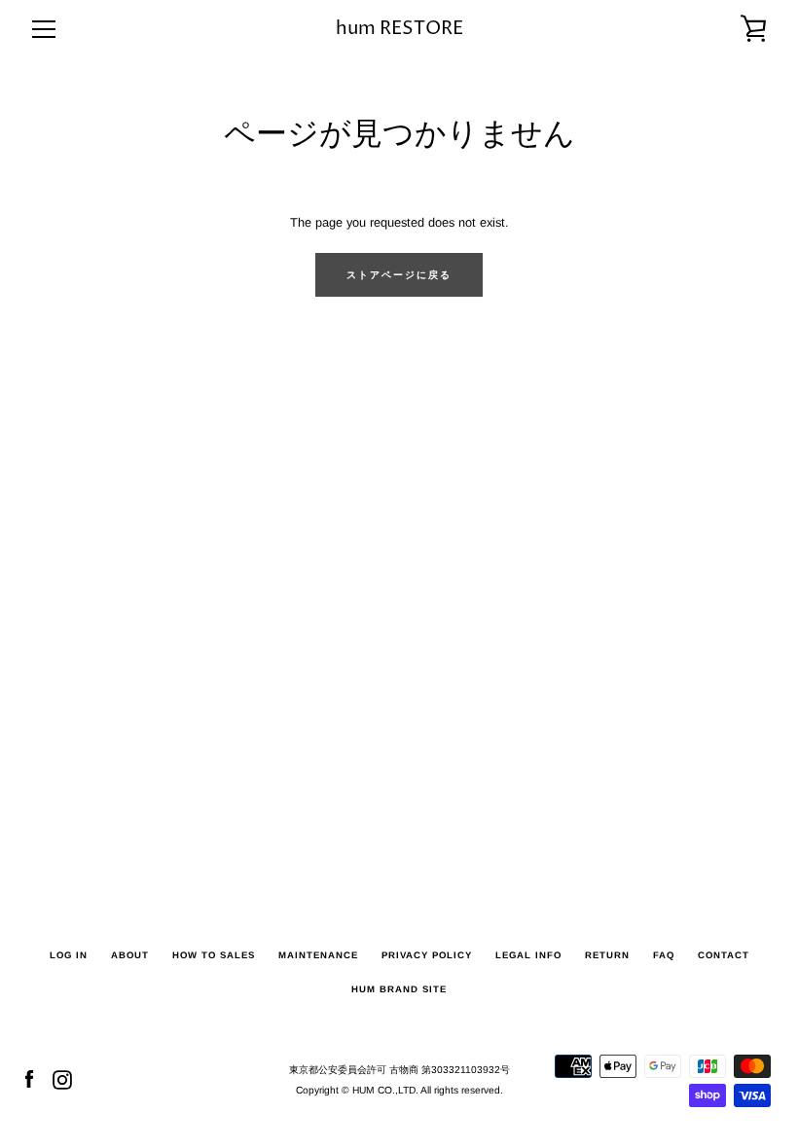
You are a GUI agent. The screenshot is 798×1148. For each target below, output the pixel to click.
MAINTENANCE (318, 955)
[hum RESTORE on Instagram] (62, 1079)
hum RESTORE (399, 29)
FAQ (663, 955)
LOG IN (69, 955)
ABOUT (130, 955)
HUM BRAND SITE (399, 989)
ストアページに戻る (399, 274)
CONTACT (723, 955)
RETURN (607, 955)
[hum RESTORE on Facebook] (29, 1079)
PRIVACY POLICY (426, 955)
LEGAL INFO (528, 955)
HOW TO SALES (213, 955)
